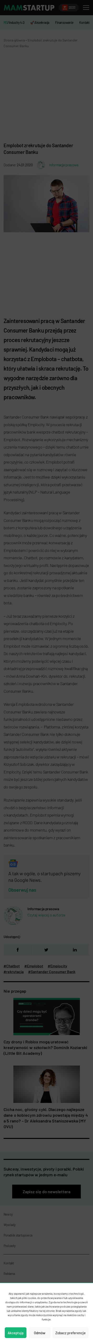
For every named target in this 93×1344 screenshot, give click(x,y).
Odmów (39, 1333)
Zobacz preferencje (70, 1333)
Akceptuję (16, 1333)
